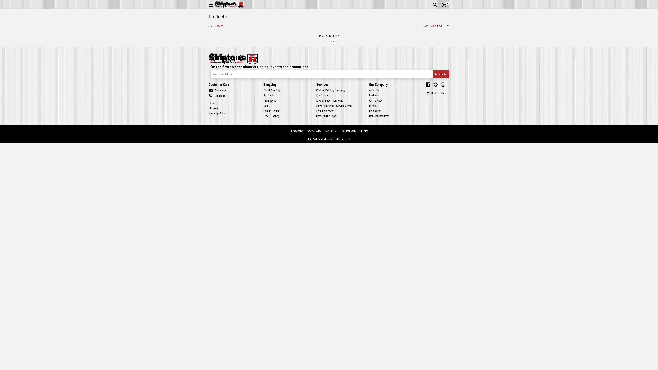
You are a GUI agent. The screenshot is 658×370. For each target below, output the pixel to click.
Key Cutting (322, 95)
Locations (217, 95)
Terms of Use (331, 128)
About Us (374, 90)
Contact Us (217, 90)
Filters (219, 26)
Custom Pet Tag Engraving (330, 90)
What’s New (375, 100)
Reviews (373, 95)
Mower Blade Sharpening (329, 100)
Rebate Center (271, 111)
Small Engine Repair (326, 116)
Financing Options (218, 113)
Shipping (213, 108)
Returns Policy (314, 128)
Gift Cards (269, 95)
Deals (267, 105)
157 (332, 42)
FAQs (211, 103)
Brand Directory (272, 90)
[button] (211, 5)
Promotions (270, 100)
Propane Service (325, 111)
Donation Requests (379, 116)
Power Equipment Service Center (334, 105)
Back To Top (435, 93)
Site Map (364, 128)
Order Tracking (271, 116)
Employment (375, 111)
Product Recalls (348, 128)
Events (372, 105)
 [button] (435, 5)
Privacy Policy (296, 128)
